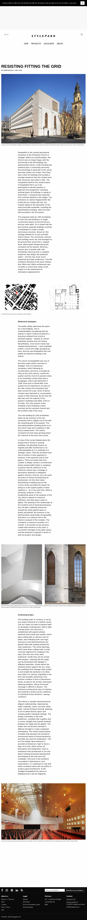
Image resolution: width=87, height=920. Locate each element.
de (5, 34)
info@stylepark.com (73, 907)
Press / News (5, 907)
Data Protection (28, 907)
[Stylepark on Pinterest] (11, 890)
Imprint (25, 899)
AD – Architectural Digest (53, 899)
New (26, 43)
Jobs (2, 910)
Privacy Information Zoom (31, 904)
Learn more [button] (72, 3)
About (60, 43)
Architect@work (50, 902)
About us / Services (7, 899)
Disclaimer (26, 902)
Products (36, 43)
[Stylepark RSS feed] (21, 890)
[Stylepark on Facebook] (2, 890)
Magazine (49, 43)
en (7, 34)
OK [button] (82, 3)
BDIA (46, 904)
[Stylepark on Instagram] (6, 890)
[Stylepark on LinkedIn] (16, 890)
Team (3, 902)
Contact (3, 904)
